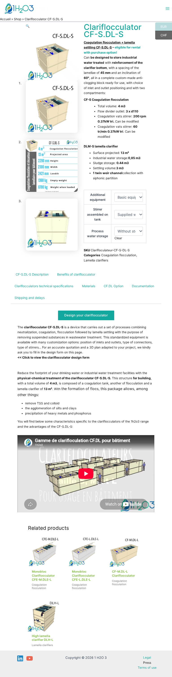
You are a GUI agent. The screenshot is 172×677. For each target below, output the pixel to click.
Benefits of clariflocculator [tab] (76, 274)
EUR (161, 26)
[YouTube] (29, 658)
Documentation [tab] (143, 286)
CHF (161, 35)
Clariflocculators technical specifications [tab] (44, 286)
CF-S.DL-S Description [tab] (32, 274)
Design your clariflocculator (86, 315)
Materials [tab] (88, 286)
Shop (17, 19)
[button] (28, 26)
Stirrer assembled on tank (97, 214)
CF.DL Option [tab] (113, 286)
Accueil (5, 19)
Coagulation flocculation (118, 255)
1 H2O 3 (42, 8)
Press (147, 662)
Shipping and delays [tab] (30, 298)
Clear (118, 238)
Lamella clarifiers (96, 260)
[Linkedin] (20, 658)
